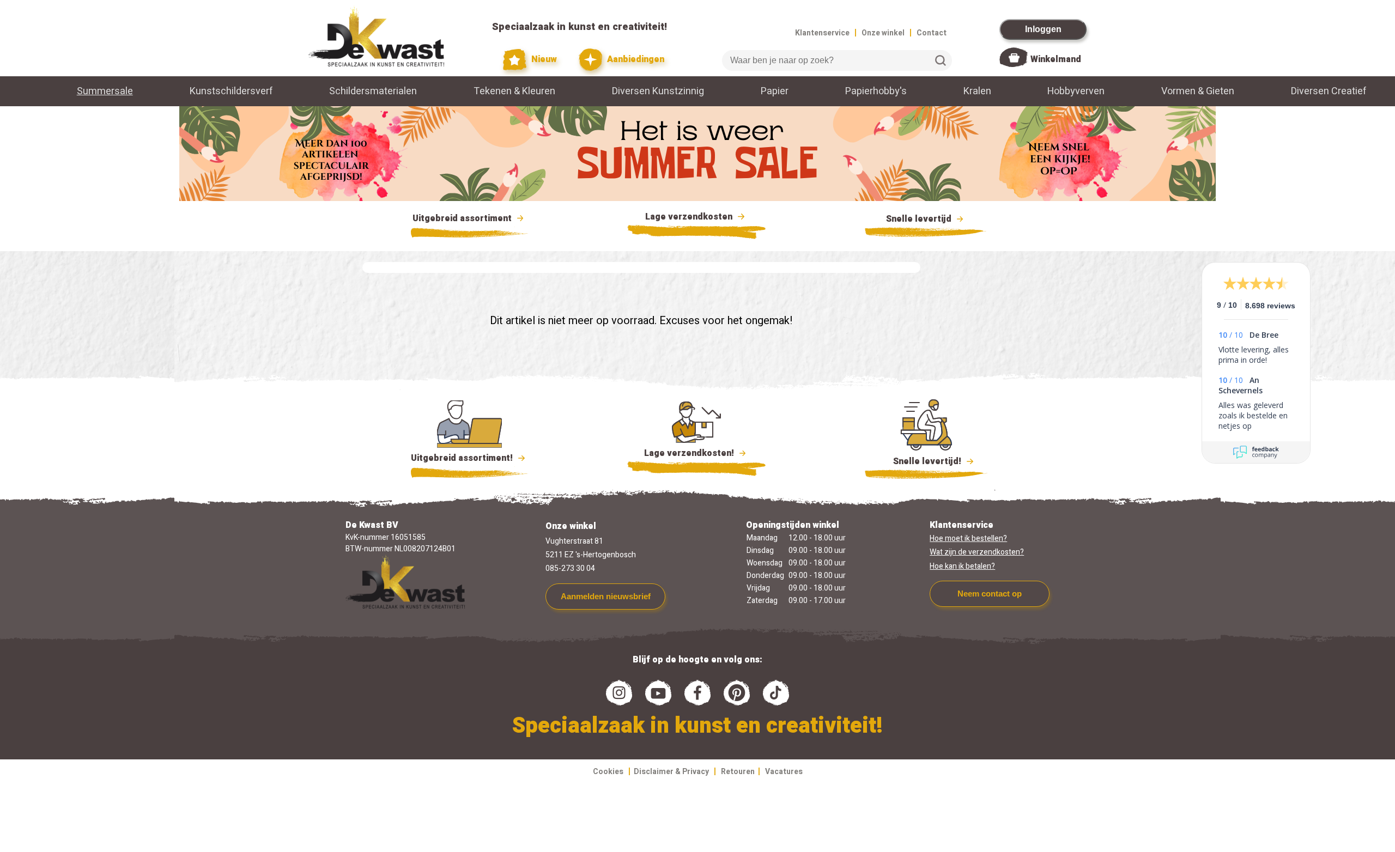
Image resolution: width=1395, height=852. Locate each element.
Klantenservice (822, 33)
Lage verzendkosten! (690, 453)
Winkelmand (1055, 59)
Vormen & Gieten (1197, 91)
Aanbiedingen (634, 59)
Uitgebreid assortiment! (463, 458)
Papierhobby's (876, 91)
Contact (932, 33)
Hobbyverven (1076, 91)
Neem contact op (989, 593)
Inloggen (1043, 29)
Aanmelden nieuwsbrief (606, 596)
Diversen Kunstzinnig (658, 91)
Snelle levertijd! (919, 461)
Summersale (105, 91)
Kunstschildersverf (231, 91)
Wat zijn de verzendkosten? (977, 552)
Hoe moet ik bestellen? (968, 538)
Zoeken (940, 60)
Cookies (608, 771)
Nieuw (543, 59)
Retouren (738, 771)
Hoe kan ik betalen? (962, 566)
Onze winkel (883, 33)
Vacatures (784, 771)
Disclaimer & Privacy (671, 771)
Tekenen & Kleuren (514, 91)
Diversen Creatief (1329, 91)
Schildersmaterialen (373, 91)
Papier (775, 91)
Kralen (977, 91)
